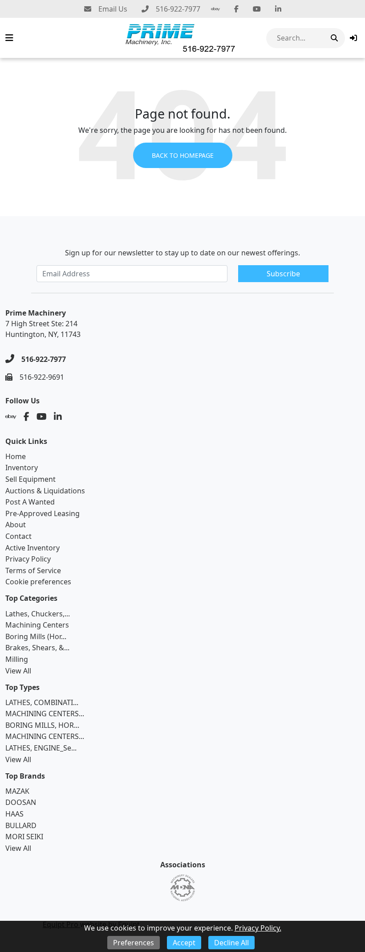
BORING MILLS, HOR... (42, 725)
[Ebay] (215, 9)
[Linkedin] (278, 9)
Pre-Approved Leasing (42, 513)
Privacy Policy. (258, 928)
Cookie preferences (38, 582)
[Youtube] (257, 9)
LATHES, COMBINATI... (41, 702)
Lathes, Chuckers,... (37, 614)
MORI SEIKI (24, 836)
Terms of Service (33, 570)
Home (15, 456)
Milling (16, 659)
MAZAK (17, 791)
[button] (353, 38)
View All (18, 671)
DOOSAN (20, 802)
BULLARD (20, 825)
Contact (18, 536)
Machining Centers (37, 625)
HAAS (14, 814)
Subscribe (283, 274)
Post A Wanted (30, 502)
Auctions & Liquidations (45, 491)
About (15, 524)
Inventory (21, 467)
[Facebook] (236, 9)
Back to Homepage (183, 155)
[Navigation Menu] (9, 38)
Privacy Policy (28, 559)
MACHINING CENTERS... (44, 713)
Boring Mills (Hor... (35, 636)
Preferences (133, 943)
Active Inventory (32, 548)
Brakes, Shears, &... (37, 647)
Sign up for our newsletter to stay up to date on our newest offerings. (182, 253)
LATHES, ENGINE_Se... (41, 748)
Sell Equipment (30, 479)
